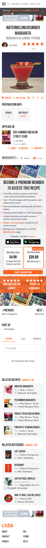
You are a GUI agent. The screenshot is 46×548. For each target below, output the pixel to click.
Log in (32, 236)
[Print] (28, 97)
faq (24, 531)
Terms (26, 536)
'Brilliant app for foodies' (11, 286)
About (13, 148)
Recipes (24, 148)
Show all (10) (28, 380)
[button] (8, 4)
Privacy (5, 541)
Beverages (9, 328)
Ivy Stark (13, 45)
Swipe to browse (11, 222)
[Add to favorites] (33, 97)
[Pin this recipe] (37, 97)
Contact (6, 536)
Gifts (25, 541)
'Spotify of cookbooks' (34, 286)
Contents (38, 148)
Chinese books (17, 10)
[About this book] (6, 131)
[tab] (9, 339)
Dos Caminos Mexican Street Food (25, 134)
